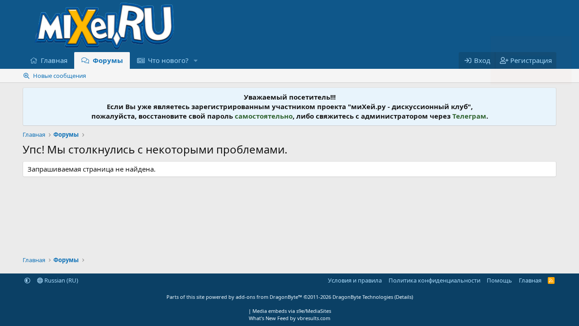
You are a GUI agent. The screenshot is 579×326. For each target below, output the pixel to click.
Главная (54, 60)
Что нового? (168, 60)
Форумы (108, 60)
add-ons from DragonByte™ (269, 296)
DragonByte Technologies (362, 296)
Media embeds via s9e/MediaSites (291, 310)
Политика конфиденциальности (434, 280)
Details (404, 296)
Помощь (499, 280)
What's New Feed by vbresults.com (289, 318)
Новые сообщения (59, 76)
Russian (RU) (60, 280)
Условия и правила (355, 280)
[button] (196, 60)
